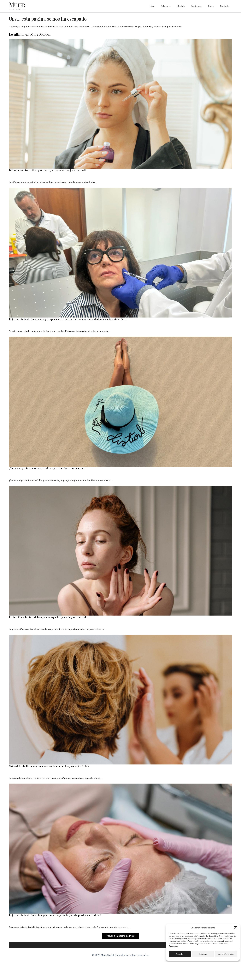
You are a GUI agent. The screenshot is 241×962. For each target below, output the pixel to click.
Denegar (203, 954)
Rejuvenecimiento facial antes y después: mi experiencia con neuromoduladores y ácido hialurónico (68, 319)
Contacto (224, 6)
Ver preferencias (226, 954)
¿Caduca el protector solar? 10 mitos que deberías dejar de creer (47, 468)
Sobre (211, 6)
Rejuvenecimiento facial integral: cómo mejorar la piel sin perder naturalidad (55, 915)
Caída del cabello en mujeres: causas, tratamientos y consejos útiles (49, 766)
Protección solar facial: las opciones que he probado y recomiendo (48, 617)
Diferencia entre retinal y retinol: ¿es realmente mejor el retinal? (47, 170)
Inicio (152, 6)
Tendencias (196, 6)
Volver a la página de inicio (120, 935)
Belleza (164, 6)
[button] (235, 928)
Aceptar (180, 954)
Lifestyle (180, 6)
